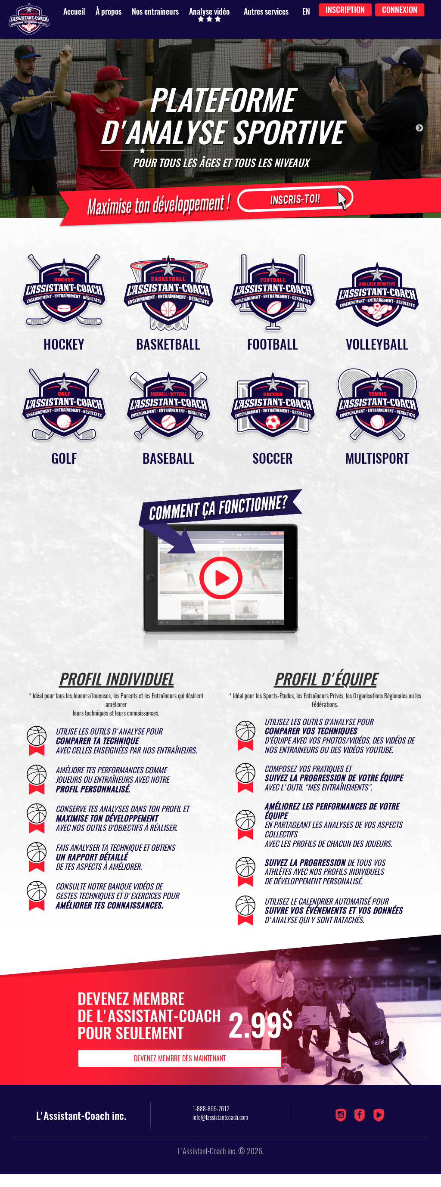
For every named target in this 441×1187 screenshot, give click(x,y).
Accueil (74, 11)
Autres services (266, 11)
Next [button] (419, 128)
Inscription (345, 9)
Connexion (399, 9)
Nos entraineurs (155, 11)
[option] (220, 128)
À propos (108, 11)
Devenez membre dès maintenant (180, 1058)
